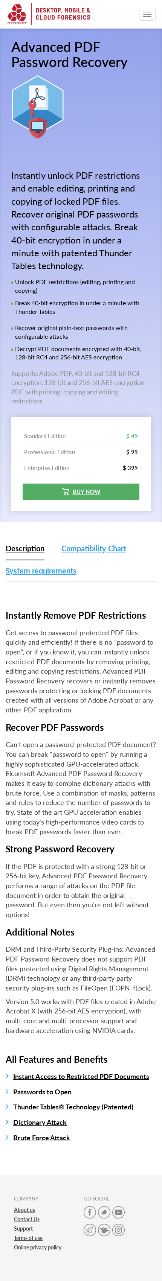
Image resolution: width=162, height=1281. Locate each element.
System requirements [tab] (41, 570)
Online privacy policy (37, 1247)
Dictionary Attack (40, 1122)
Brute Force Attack (41, 1137)
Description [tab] (25, 548)
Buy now (87, 491)
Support (23, 1228)
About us (24, 1209)
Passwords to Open (42, 1092)
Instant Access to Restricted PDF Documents (81, 1076)
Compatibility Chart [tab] (93, 548)
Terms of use (28, 1238)
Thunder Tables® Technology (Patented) (73, 1107)
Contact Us (27, 1219)
